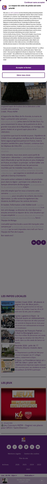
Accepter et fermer (23, 67)
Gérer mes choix (23, 75)
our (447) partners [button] (13, 13)
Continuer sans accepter (34, 2)
